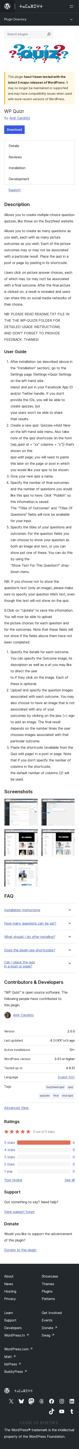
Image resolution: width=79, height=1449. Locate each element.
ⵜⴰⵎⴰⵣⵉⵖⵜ (23, 1391)
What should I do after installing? (29, 937)
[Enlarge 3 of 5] (32, 835)
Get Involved (52, 1313)
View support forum (19, 1212)
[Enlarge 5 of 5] (32, 865)
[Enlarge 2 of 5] (69, 804)
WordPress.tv (16, 1335)
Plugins (47, 1291)
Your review (13, 1180)
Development (19, 179)
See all (70, 1180)
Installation (17, 168)
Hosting (10, 1291)
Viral (56, 1095)
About (8, 1276)
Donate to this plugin (20, 1250)
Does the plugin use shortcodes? (29, 950)
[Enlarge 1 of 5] (32, 804)
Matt (10, 1357)
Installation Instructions (22, 910)
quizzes (45, 1095)
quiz (70, 1087)
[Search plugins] (49, 34)
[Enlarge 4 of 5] (69, 835)
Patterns (48, 1299)
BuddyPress (15, 1371)
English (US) (66, 1077)
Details (14, 146)
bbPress (12, 1364)
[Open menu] (72, 6)
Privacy (10, 1299)
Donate (50, 1328)
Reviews (15, 157)
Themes (48, 1284)
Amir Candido (19, 118)
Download (14, 129)
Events (47, 1320)
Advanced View (16, 1108)
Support (14, 190)
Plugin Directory (15, 19)
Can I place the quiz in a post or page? (19, 964)
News (8, 1284)
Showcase (50, 1276)
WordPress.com (18, 1349)
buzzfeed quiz (55, 1087)
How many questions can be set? (30, 923)
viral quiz (67, 1095)
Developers (13, 1328)
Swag (48, 1335)
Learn (8, 1313)
